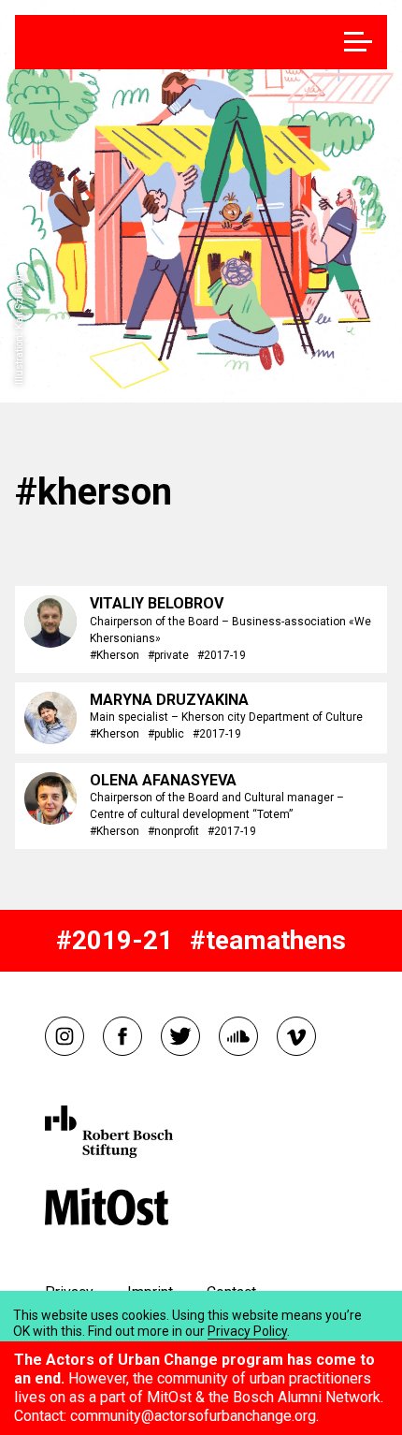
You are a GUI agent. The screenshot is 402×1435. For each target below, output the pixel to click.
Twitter (180, 1036)
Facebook (122, 1036)
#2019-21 (114, 940)
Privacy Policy (247, 1331)
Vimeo (296, 1036)
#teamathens (268, 940)
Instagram (64, 1036)
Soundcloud (238, 1036)
